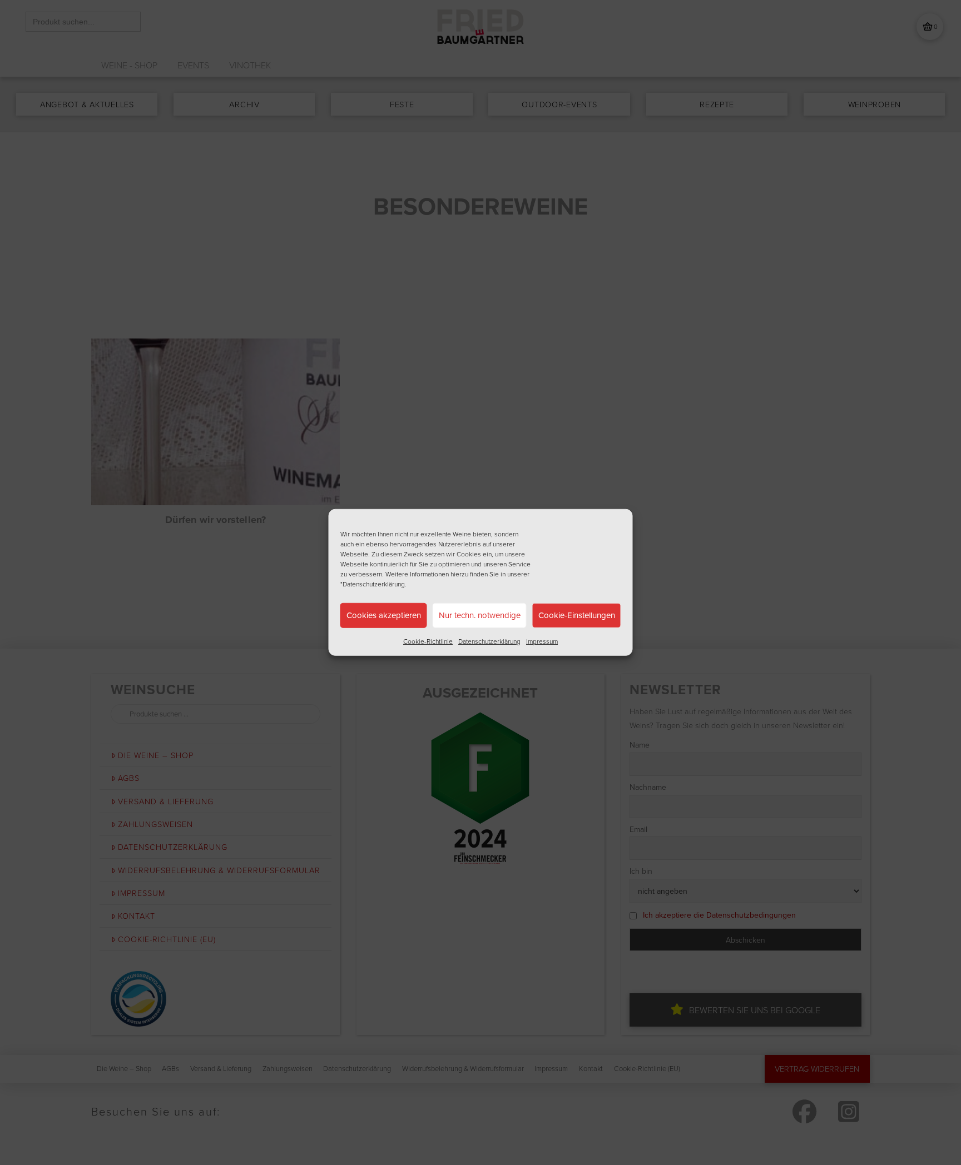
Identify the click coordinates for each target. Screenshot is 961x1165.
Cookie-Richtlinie (428, 641)
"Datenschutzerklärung (372, 584)
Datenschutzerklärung (489, 641)
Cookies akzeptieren (383, 615)
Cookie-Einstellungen (576, 615)
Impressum (542, 641)
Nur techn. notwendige (480, 615)
